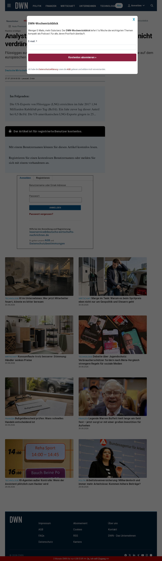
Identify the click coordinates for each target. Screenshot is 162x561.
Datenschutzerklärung (48, 69)
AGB (69, 69)
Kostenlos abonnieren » (82, 57)
